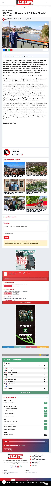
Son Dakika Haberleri (36, 464)
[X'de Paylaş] (6, 50)
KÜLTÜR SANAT (32, 7)
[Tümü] (46, 441)
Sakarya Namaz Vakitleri (37, 458)
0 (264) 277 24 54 (8, 293)
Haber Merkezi (15, 151)
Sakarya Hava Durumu (36, 456)
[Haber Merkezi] (7, 152)
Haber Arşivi (34, 465)
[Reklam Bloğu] (25, 260)
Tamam (46, 484)
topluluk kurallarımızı (15, 241)
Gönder (6, 237)
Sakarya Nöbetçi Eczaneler (37, 455)
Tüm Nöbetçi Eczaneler (26, 302)
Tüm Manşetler (35, 462)
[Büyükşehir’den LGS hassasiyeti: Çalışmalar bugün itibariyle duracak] (14, 202)
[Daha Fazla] (11, 50)
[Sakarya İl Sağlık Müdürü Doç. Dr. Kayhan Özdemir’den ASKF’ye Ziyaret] (14, 185)
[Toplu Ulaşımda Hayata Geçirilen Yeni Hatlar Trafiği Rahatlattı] (36, 185)
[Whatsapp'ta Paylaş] (9, 50)
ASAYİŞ (19, 7)
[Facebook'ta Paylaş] (4, 50)
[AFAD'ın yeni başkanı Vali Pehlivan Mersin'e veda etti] (25, 34)
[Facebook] (15, 154)
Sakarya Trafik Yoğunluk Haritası (38, 459)
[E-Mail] (12, 154)
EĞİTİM (39, 7)
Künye (27, 470)
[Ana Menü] (3, 2)
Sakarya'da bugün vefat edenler (11, 472)
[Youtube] (22, 154)
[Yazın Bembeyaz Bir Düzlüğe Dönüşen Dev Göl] (36, 168)
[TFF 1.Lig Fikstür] (46, 397)
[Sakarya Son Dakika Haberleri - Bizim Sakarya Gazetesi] (24, 3)
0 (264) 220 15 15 (8, 286)
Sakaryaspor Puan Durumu (31, 472)
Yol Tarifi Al (16, 286)
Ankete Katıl (8, 449)
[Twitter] (17, 154)
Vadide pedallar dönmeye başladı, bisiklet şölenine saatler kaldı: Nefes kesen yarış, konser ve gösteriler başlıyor (36, 210)
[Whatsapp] (20, 467)
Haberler (4, 10)
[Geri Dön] (4, 482)
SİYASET (10, 7)
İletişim (5, 470)
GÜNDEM (3, 7)
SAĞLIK (45, 7)
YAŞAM (25, 7)
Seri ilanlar (6, 473)
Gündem (10, 10)
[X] (13, 467)
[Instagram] (20, 154)
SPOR (14, 7)
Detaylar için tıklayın (25, 392)
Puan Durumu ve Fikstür (37, 461)
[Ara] (47, 3)
